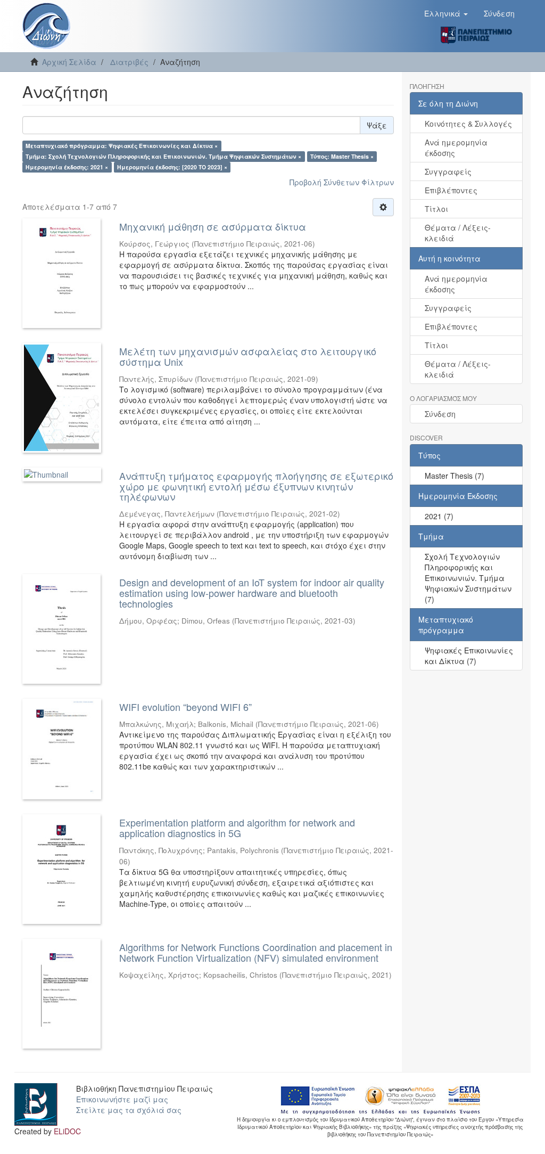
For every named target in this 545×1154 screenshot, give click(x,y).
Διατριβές (129, 61)
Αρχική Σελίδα (69, 61)
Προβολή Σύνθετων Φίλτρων (342, 182)
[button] (446, 13)
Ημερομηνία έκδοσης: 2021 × (67, 167)
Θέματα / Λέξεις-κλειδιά (458, 232)
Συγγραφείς (448, 171)
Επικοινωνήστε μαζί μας (122, 1099)
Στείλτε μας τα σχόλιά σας (128, 1109)
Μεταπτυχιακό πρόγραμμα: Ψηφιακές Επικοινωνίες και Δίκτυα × (122, 146)
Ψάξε (377, 125)
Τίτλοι (436, 208)
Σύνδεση (440, 413)
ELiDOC (67, 1131)
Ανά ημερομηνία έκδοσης (456, 147)
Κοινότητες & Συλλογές (468, 123)
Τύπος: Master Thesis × (342, 156)
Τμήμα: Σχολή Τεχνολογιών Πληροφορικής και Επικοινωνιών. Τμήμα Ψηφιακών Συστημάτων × (163, 156)
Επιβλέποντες (451, 190)
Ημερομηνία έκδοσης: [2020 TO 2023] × (172, 167)
